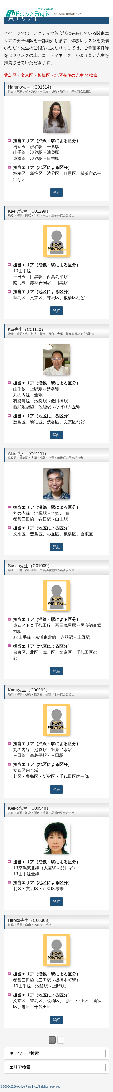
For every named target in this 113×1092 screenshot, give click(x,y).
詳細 (56, 192)
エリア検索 (19, 1067)
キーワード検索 (24, 1053)
